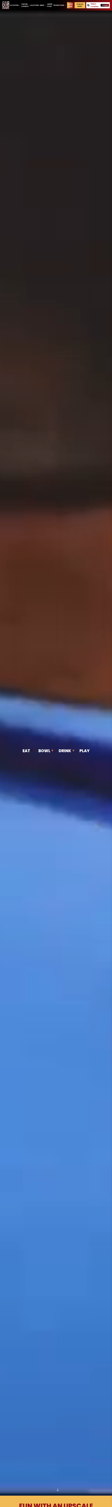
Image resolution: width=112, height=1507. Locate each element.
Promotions (59, 5)
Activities (15, 5)
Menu (43, 5)
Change (105, 5)
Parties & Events (25, 5)
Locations (34, 5)
